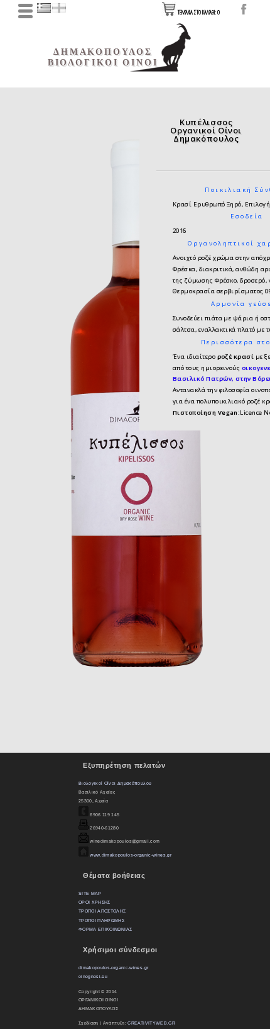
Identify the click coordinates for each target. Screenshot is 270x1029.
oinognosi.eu (92, 976)
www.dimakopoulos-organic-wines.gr (130, 855)
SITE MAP (90, 893)
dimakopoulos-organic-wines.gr (113, 967)
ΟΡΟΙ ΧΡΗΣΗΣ (94, 902)
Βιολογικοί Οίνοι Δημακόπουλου (114, 783)
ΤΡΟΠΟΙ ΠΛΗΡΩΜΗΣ (101, 920)
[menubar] (52, 99)
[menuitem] (32, 38)
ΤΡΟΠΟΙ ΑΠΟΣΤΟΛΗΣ (102, 911)
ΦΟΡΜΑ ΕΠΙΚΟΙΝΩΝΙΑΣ (105, 929)
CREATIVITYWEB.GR (151, 1023)
